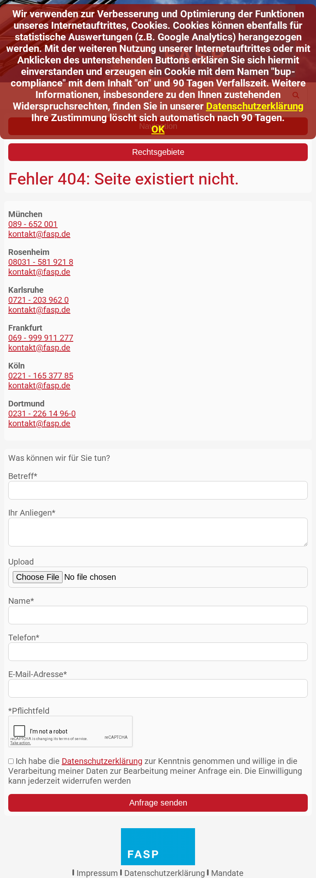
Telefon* (24, 637)
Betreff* (22, 476)
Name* (21, 601)
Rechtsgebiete (158, 151)
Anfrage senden (158, 802)
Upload (21, 562)
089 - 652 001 (33, 224)
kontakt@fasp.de (39, 234)
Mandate (227, 873)
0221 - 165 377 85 (40, 376)
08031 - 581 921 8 (40, 262)
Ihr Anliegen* (32, 513)
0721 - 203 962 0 (38, 300)
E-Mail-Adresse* (37, 674)
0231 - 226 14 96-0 (42, 413)
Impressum (97, 873)
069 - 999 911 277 (40, 338)
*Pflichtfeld (28, 711)
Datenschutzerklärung (255, 106)
